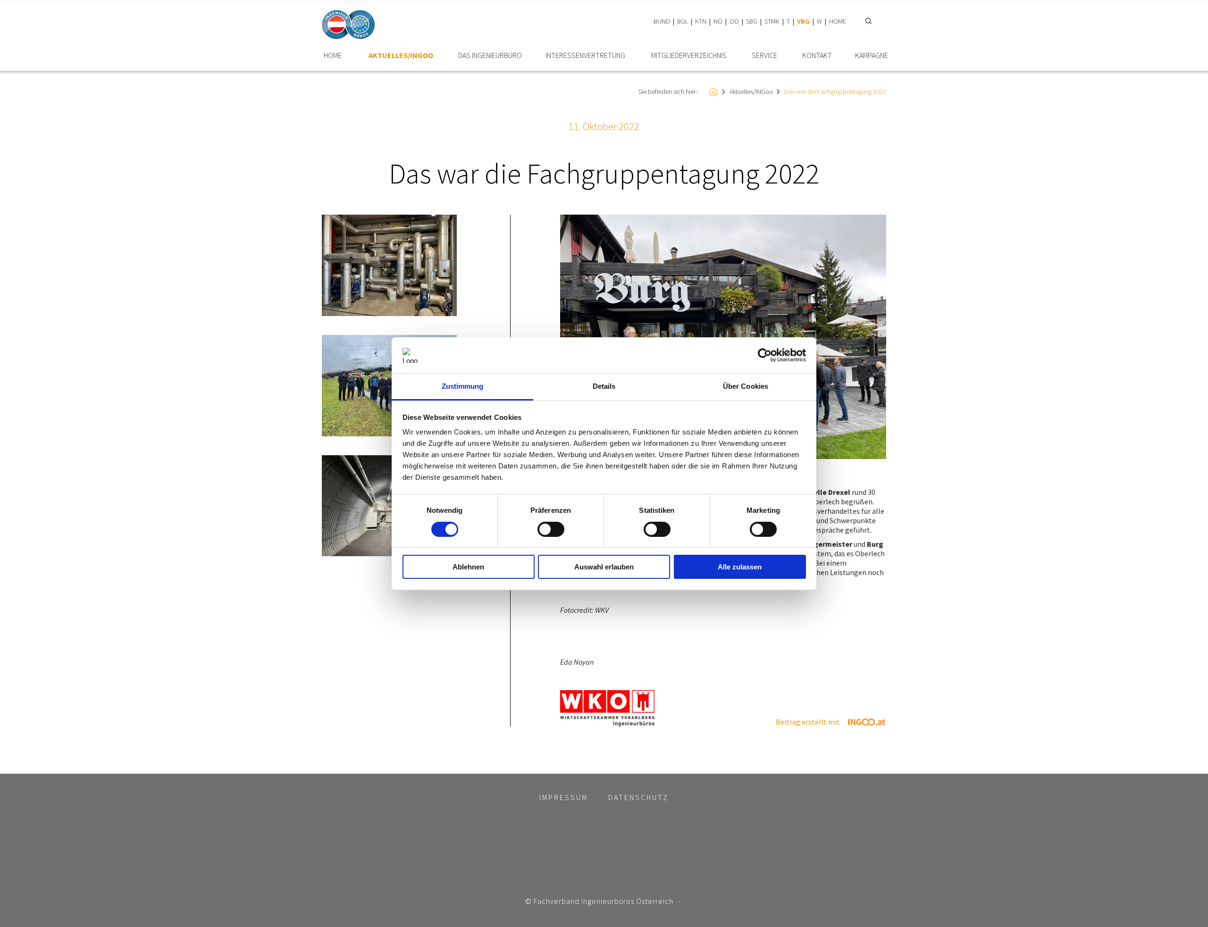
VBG (803, 21)
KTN (700, 21)
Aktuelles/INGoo (401, 55)
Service (764, 55)
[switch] (550, 529)
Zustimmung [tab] (463, 386)
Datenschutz (638, 797)
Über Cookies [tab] (745, 386)
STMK (772, 21)
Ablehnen (468, 567)
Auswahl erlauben (604, 567)
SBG (751, 21)
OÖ (734, 21)
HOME (837, 21)
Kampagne (871, 55)
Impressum (563, 797)
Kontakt (817, 55)
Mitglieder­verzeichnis (689, 55)
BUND (662, 21)
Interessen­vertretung (585, 55)
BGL (682, 21)
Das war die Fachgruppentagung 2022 (835, 91)
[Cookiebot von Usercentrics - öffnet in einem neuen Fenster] (764, 355)
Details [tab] (604, 386)
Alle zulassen (740, 567)
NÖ (717, 21)
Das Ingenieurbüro (490, 55)
